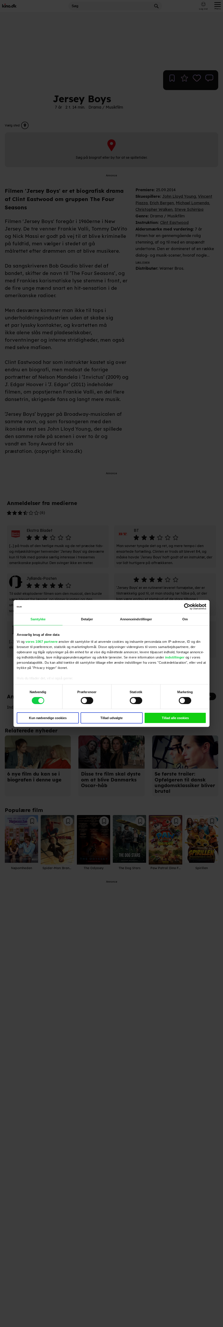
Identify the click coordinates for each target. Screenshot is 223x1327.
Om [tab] (185, 619)
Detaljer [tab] (87, 619)
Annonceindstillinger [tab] (136, 619)
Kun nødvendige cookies (48, 718)
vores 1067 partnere (41, 641)
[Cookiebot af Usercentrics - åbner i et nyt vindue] (187, 606)
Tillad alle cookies (175, 718)
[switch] (87, 700)
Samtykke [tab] (38, 619)
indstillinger (175, 657)
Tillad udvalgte (111, 718)
